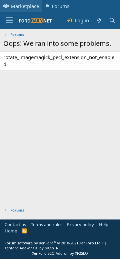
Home (11, 231)
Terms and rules (46, 224)
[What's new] (98, 20)
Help (103, 224)
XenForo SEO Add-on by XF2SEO (60, 253)
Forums (60, 6)
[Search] (112, 20)
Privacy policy (80, 224)
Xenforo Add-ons (31, 247)
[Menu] (9, 20)
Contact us (15, 224)
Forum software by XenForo (53, 242)
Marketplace (25, 6)
